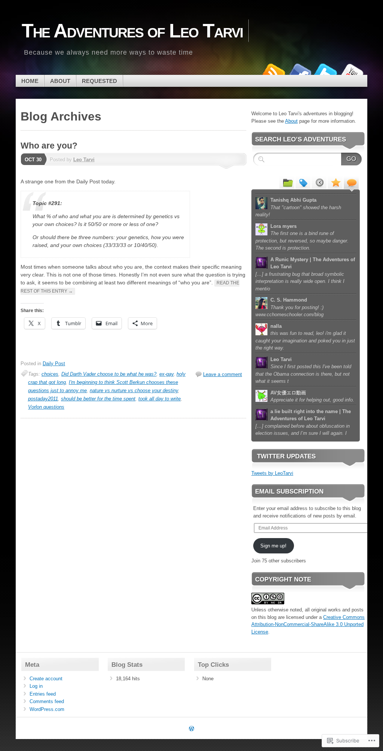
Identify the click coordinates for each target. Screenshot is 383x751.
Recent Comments (351, 182)
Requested (99, 81)
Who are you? (49, 145)
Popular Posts (335, 182)
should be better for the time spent (98, 399)
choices (50, 374)
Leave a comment (222, 374)
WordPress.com (47, 709)
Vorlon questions (46, 407)
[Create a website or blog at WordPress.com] (191, 729)
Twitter (325, 72)
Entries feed (43, 694)
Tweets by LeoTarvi (272, 473)
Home (30, 81)
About (60, 81)
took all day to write (159, 399)
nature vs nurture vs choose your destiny (134, 390)
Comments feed (47, 701)
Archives (319, 182)
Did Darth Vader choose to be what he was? (108, 374)
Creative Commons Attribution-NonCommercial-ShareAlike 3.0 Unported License (308, 624)
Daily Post (54, 363)
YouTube (352, 72)
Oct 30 (33, 159)
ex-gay (166, 374)
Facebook (299, 72)
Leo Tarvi (84, 159)
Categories (286, 182)
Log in (36, 686)
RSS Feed (273, 72)
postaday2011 (43, 399)
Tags (302, 182)
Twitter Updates (286, 456)
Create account (46, 678)
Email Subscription (289, 491)
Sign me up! (273, 546)
